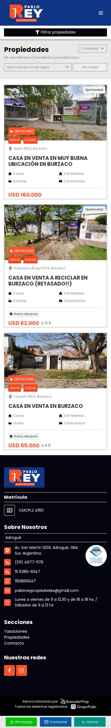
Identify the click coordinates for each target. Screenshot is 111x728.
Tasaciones (15, 631)
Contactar (58, 722)
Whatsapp (23, 722)
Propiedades (17, 637)
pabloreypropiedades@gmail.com (47, 590)
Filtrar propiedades (58, 32)
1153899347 (25, 581)
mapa (92, 67)
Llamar (92, 722)
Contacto (14, 643)
